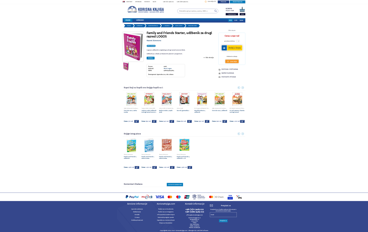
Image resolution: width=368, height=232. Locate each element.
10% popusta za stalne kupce (166, 214)
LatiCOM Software (202, 230)
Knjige (129, 25)
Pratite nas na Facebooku (165, 209)
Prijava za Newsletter (165, 223)
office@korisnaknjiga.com (194, 215)
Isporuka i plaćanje (137, 209)
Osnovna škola (153, 25)
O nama (137, 217)
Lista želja (233, 61)
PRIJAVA (223, 2)
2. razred (167, 25)
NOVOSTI (147, 1)
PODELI (150, 58)
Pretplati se (223, 220)
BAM (241, 20)
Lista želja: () (212, 1)
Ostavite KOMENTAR (175, 184)
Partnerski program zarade (166, 217)
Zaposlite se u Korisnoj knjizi (166, 220)
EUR (235, 20)
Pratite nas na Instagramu (166, 212)
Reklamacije (137, 212)
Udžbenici (140, 25)
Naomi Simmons (154, 40)
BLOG (154, 1)
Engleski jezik (192, 25)
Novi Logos (178, 25)
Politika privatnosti (137, 220)
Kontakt (129, 1)
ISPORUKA (138, 1)
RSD (230, 20)
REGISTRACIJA (237, 2)
